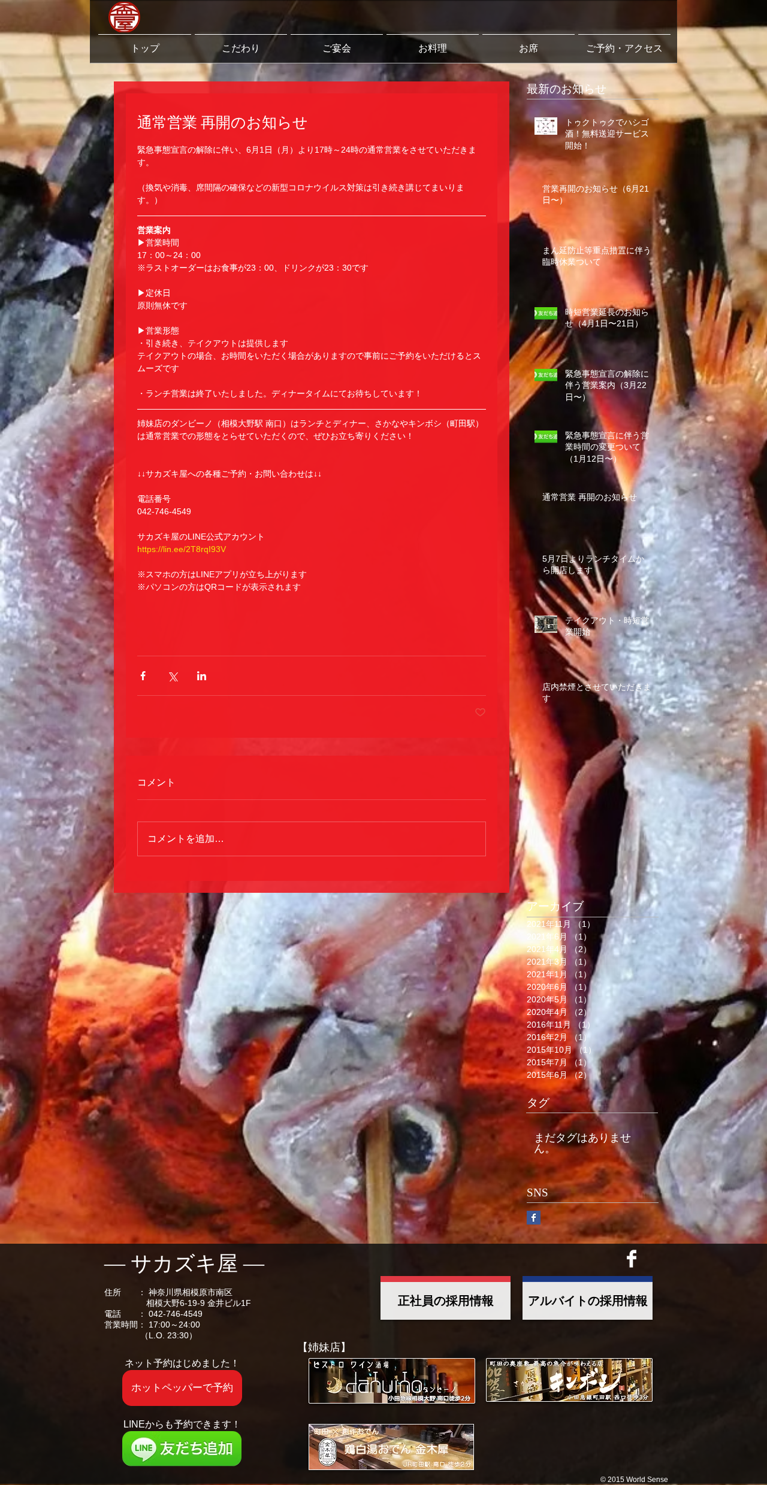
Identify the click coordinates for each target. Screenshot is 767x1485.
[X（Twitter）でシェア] (172, 675)
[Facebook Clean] (632, 1259)
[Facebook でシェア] (143, 675)
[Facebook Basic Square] (533, 1218)
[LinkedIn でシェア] (201, 675)
